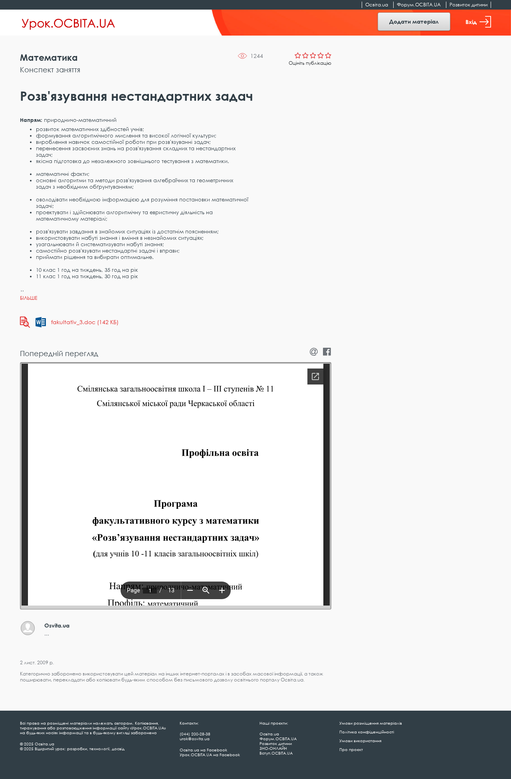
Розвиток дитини (468, 5)
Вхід (471, 21)
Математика (49, 57)
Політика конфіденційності (366, 731)
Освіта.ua (376, 5)
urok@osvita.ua (195, 738)
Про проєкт (351, 749)
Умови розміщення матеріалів (370, 723)
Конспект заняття (50, 69)
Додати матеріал (414, 21)
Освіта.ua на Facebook (203, 749)
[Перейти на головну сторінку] (68, 23)
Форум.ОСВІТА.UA (419, 5)
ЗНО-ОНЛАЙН (273, 748)
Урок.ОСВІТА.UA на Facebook (210, 754)
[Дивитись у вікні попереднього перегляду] (25, 322)
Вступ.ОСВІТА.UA (276, 753)
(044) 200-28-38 (195, 733)
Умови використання (360, 740)
